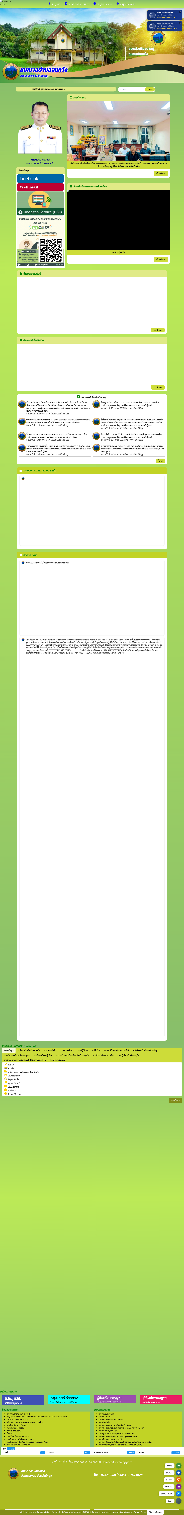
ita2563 (9, 1064)
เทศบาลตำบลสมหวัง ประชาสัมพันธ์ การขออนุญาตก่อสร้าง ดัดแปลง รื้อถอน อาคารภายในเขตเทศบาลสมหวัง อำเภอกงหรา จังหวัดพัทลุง (133, 283)
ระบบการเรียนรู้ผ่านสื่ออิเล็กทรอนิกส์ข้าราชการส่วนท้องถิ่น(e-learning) (125, 1442)
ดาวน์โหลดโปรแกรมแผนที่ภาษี (18, 1436)
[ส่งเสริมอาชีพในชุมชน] (118, 219)
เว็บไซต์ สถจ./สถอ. (14, 1430)
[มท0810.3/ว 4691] (36, 1342)
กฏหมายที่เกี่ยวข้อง (12, 1083)
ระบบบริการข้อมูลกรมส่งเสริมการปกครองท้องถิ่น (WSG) (120, 1444)
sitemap (11, 1448)
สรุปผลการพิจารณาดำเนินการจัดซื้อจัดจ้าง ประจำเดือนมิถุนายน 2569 (55, 361)
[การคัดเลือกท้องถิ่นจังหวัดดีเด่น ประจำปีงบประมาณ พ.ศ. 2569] (49, 1382)
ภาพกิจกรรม (10, 1090)
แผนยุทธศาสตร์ (11, 1087)
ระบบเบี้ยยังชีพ (104, 1422)
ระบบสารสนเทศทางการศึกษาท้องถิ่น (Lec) (115, 1425)
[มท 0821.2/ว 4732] (36, 1332)
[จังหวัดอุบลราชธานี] (95, 1332)
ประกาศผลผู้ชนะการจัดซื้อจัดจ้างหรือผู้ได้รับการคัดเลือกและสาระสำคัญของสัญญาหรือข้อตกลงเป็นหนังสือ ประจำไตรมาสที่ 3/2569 (133, 349)
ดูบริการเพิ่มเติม (18, 1233)
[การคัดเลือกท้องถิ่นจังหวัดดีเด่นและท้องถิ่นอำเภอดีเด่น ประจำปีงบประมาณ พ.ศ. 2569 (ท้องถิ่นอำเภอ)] (61, 1372)
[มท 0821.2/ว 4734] (36, 1319)
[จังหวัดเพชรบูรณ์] (130, 1332)
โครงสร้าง (9, 1068)
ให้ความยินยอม (155, 1512)
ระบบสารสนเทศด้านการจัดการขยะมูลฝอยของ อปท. (118, 1436)
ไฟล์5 (59, 288)
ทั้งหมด (158, 330)
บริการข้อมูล (23, 170)
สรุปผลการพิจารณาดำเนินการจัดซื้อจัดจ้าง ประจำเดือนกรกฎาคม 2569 (55, 348)
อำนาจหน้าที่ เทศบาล (13, 1094)
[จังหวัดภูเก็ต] (95, 1309)
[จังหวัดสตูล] (80, 1332)
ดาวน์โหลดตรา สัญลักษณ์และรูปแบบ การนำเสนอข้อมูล (27, 1442)
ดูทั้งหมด (160, 173)
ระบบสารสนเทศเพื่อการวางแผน (111, 1419)
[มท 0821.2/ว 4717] (36, 1352)
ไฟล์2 (40, 288)
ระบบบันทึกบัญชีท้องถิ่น (108, 1430)
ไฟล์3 (46, 288)
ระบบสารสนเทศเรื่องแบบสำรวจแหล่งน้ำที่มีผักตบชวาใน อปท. (121, 1427)
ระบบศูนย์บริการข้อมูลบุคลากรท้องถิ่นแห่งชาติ (116, 1433)
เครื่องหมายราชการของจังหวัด (18, 1444)
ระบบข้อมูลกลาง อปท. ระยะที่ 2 (18, 1413)
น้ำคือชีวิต (10, 1433)
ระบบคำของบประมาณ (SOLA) (110, 1439)
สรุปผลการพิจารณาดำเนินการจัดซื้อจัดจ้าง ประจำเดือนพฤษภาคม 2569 (129, 361)
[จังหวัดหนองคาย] (99, 1319)
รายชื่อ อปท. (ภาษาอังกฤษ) (17, 1425)
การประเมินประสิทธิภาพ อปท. (18, 1419)
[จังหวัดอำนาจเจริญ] (82, 1319)
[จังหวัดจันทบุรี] (81, 1309)
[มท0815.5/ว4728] (36, 1362)
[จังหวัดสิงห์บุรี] (115, 1319)
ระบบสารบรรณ (104, 1416)
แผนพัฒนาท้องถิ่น (12, 1075)
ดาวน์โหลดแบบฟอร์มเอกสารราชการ (20, 1439)
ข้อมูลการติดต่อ (11, 1079)
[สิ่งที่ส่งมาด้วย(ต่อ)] (67, 1342)
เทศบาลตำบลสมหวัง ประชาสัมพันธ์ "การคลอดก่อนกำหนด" (53, 297)
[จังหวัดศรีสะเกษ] (109, 1309)
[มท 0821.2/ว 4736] (36, 1309)
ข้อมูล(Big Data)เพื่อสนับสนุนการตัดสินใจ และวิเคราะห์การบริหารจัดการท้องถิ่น (37, 1416)
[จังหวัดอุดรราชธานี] (113, 1332)
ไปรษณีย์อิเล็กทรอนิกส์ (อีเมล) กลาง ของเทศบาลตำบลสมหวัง (126, 297)
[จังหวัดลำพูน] (145, 1332)
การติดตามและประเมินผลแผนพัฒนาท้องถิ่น (21, 1072)
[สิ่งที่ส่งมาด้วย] (66, 1309)
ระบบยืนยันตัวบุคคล (106, 1413)
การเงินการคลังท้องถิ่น (15, 1427)
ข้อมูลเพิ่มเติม (17, 1281)
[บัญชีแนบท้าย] (52, 1309)
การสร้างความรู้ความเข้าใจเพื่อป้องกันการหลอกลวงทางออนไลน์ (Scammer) (57, 282)
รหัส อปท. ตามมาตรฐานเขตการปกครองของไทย (25, 1422)
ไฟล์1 (33, 288)
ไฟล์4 (52, 288)
